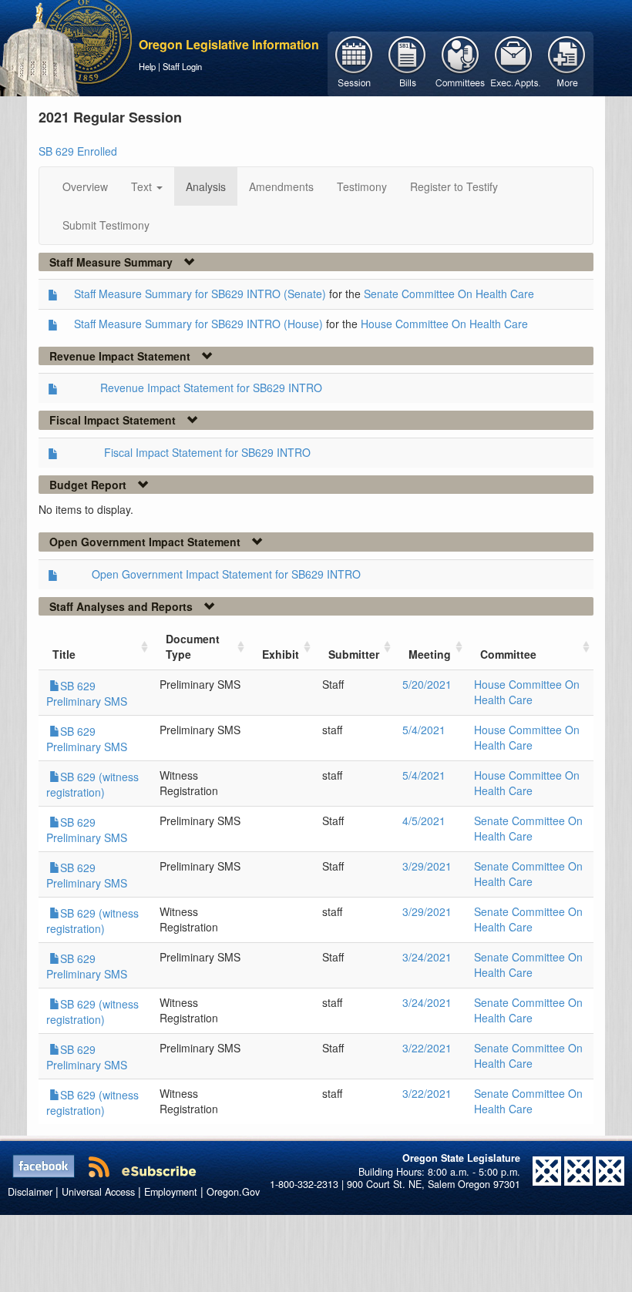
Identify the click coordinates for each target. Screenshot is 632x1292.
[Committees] (460, 62)
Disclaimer (30, 1192)
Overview (85, 186)
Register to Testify (454, 186)
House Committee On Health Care (444, 323)
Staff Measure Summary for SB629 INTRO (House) (198, 323)
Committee (508, 654)
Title (64, 654)
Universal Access (98, 1192)
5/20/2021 (427, 684)
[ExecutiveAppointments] (513, 62)
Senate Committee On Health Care (449, 293)
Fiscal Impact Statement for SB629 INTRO (207, 452)
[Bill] (407, 62)
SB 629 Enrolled (78, 151)
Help (147, 66)
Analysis (206, 186)
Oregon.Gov (233, 1192)
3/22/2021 (427, 1047)
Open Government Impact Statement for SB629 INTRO (226, 574)
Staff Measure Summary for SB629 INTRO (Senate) (200, 293)
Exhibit (280, 654)
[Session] (354, 62)
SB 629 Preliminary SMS (86, 693)
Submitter (353, 654)
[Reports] (566, 62)
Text (143, 186)
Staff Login (182, 66)
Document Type (193, 646)
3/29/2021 (427, 866)
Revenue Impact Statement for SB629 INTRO (211, 387)
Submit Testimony (106, 225)
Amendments (281, 186)
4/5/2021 (423, 820)
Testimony (362, 186)
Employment (170, 1192)
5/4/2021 (423, 729)
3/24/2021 (427, 957)
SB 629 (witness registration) (92, 784)
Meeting (429, 654)
